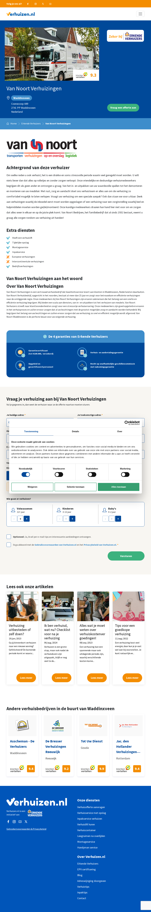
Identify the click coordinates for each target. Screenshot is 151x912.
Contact (81, 898)
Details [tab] (75, 431)
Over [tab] (119, 431)
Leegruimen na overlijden (91, 836)
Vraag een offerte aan (123, 107)
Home (13, 123)
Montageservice (86, 841)
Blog (79, 875)
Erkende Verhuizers (31, 123)
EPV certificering (86, 869)
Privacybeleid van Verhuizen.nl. (100, 544)
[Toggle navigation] (140, 14)
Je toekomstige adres (90, 414)
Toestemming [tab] (31, 431)
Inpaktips (82, 892)
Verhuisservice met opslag (91, 813)
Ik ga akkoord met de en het (65, 544)
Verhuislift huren (86, 824)
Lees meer (26, 677)
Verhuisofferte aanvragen (91, 807)
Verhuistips (83, 886)
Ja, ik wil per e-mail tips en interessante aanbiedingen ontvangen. (52, 536)
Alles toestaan (118, 487)
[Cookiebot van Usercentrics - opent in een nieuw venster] (127, 423)
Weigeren (32, 487)
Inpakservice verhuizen (89, 818)
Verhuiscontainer (86, 830)
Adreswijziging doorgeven (91, 881)
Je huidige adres (16, 414)
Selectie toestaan (75, 487)
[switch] (59, 474)
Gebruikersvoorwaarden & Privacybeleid (26, 828)
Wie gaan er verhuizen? (18, 498)
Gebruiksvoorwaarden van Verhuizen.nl (55, 544)
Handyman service (87, 847)
